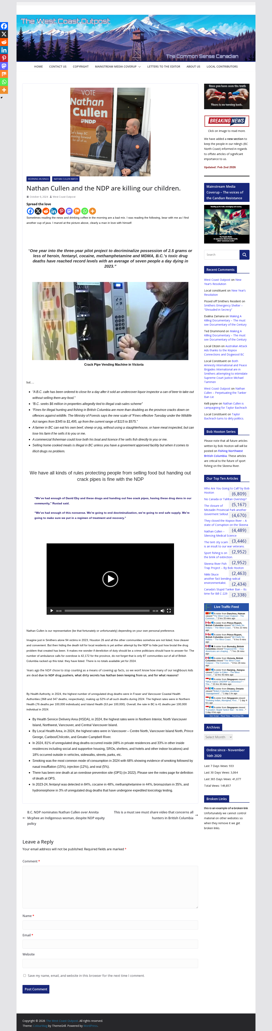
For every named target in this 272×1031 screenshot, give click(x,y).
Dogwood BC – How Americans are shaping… (224, 650)
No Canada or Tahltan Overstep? (225, 499)
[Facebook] (30, 211)
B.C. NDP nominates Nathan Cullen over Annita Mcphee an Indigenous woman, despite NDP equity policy (66, 818)
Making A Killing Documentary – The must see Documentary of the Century (225, 320)
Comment (31, 861)
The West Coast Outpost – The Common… (222, 661)
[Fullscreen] (169, 611)
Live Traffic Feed (226, 607)
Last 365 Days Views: (218, 779)
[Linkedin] (53, 211)
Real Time (225, 716)
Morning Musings (38, 179)
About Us (193, 66)
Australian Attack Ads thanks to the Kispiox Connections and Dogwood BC (225, 350)
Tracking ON (237, 716)
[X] (38, 211)
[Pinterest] (61, 211)
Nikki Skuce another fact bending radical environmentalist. (222, 578)
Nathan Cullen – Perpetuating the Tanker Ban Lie (225, 393)
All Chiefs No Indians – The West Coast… (224, 626)
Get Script (214, 716)
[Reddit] (45, 211)
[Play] (52, 611)
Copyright (81, 66)
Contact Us (58, 66)
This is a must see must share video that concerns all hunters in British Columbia (153, 815)
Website (29, 954)
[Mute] (162, 611)
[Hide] (1, 97)
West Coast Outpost (64, 196)
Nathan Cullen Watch (66, 179)
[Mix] (76, 211)
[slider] (107, 611)
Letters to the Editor (163, 66)
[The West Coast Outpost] (136, 17)
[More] (92, 211)
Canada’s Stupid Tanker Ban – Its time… (225, 710)
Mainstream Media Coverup (116, 66)
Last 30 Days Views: (217, 772)
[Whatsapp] (84, 211)
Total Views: (212, 785)
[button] (139, 67)
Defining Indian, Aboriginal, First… (222, 700)
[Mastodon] (69, 211)
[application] (110, 579)
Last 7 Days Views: (216, 766)
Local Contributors (222, 66)
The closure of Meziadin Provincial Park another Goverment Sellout (225, 510)
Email (28, 935)
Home (38, 66)
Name (28, 916)
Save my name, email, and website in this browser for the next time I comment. (86, 975)
